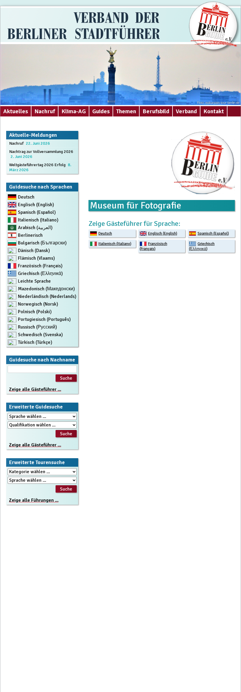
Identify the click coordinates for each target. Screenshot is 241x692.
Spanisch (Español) (213, 233)
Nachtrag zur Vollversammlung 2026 (41, 151)
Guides (101, 111)
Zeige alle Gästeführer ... (35, 389)
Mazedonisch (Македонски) (46, 289)
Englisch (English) (162, 233)
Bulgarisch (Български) (42, 243)
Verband (186, 111)
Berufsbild (156, 111)
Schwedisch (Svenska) (40, 335)
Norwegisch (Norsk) (38, 304)
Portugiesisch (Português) (44, 319)
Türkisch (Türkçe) (35, 342)
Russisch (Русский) (37, 327)
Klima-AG (73, 111)
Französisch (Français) (153, 246)
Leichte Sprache (34, 281)
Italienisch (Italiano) (114, 243)
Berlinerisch (30, 235)
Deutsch (105, 233)
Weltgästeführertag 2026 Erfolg (37, 164)
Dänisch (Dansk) (34, 251)
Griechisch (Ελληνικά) (202, 246)
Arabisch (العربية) (35, 228)
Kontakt (213, 111)
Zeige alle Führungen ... (33, 500)
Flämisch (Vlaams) (36, 258)
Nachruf (44, 111)
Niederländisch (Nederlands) (47, 296)
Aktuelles (15, 111)
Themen (126, 111)
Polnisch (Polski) (35, 312)
